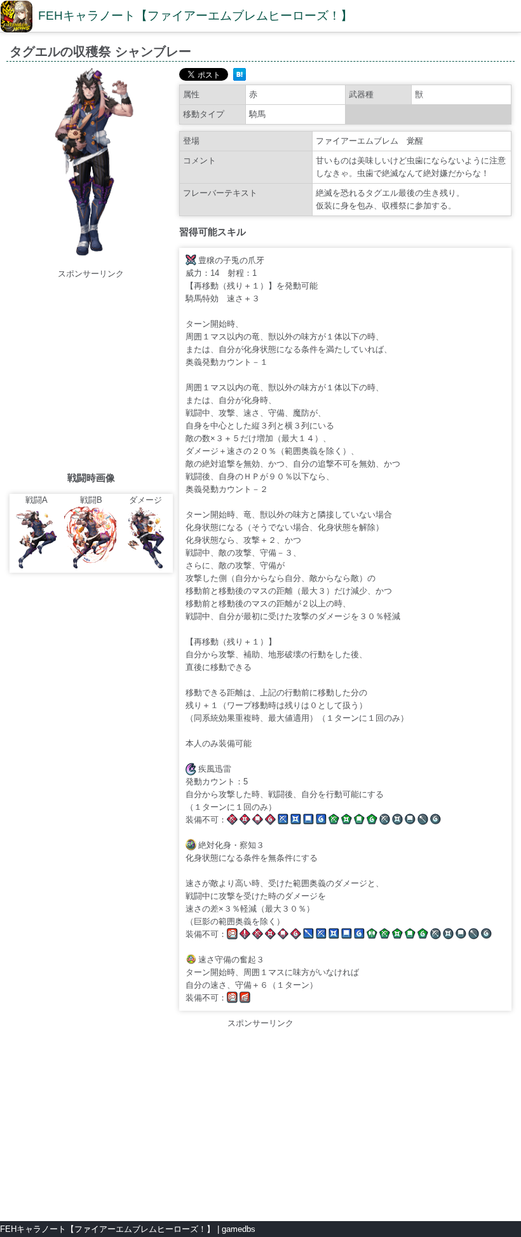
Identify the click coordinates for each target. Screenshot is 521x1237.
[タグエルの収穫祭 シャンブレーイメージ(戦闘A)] (37, 566)
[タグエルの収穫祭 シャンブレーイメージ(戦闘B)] (91, 566)
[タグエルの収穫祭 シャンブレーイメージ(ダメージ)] (145, 566)
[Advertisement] (116, 369)
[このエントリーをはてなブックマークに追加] (239, 78)
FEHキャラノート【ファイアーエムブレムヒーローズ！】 (195, 15)
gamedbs (238, 1229)
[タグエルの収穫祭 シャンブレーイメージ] (91, 261)
